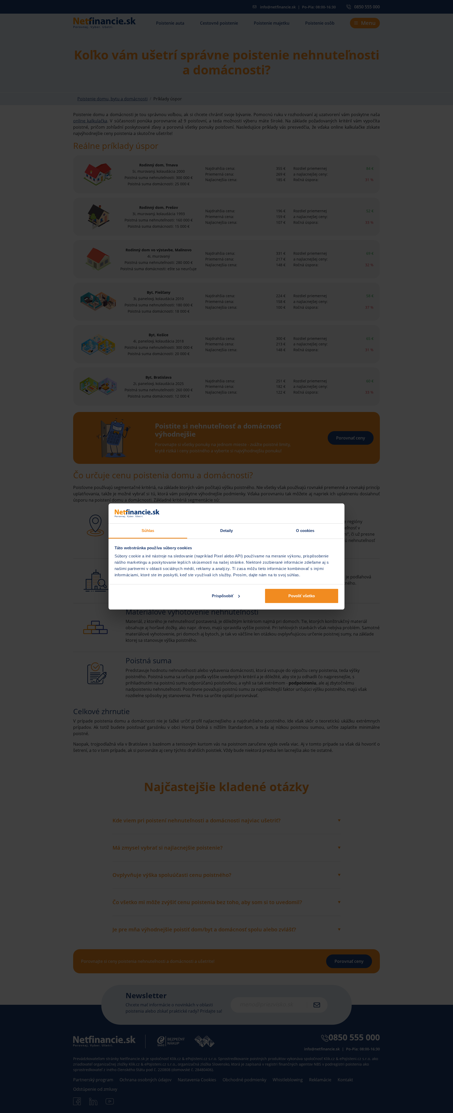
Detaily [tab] (226, 530)
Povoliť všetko (301, 596)
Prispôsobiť (223, 596)
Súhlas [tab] (148, 530)
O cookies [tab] (305, 530)
